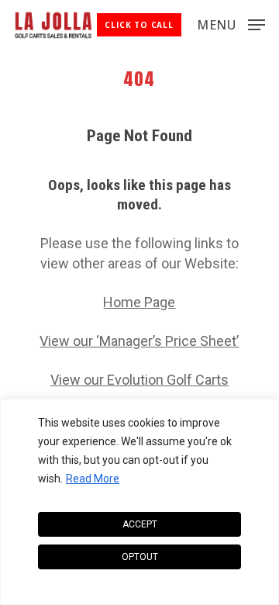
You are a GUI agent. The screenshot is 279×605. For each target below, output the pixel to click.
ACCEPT (139, 524)
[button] (231, 24)
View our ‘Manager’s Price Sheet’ (139, 341)
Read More (92, 478)
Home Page (139, 302)
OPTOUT (140, 556)
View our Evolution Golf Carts (139, 380)
